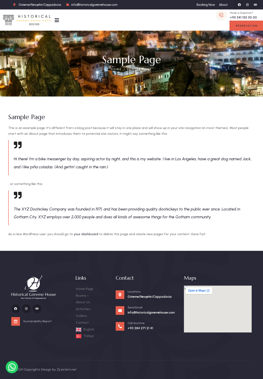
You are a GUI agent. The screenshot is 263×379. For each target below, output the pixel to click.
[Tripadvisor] (255, 4)
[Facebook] (239, 4)
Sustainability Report (37, 321)
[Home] (27, 20)
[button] (12, 367)
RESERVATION (246, 25)
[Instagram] (247, 4)
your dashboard (86, 234)
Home (116, 69)
